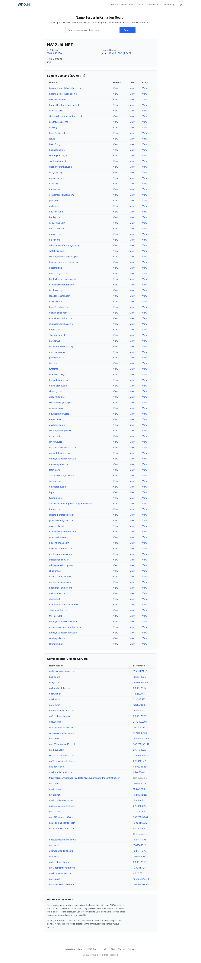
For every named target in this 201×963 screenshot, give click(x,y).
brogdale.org (55, 172)
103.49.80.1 (139, 789)
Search (127, 30)
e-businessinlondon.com (62, 284)
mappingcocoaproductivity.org (65, 627)
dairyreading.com (58, 312)
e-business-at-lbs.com (60, 318)
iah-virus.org (55, 441)
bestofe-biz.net (57, 133)
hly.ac (52, 492)
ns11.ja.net (54, 738)
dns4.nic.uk (55, 693)
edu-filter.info (56, 211)
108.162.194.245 (141, 755)
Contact (132, 949)
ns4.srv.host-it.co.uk (59, 688)
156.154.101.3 (139, 783)
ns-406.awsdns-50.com (61, 884)
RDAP (123, 4)
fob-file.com (55, 301)
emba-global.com (58, 385)
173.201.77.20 (140, 671)
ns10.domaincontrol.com (62, 867)
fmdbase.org (55, 290)
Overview (70, 949)
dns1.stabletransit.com (60, 873)
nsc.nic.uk (54, 845)
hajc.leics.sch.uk (57, 99)
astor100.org (55, 110)
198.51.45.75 (139, 851)
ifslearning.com (57, 223)
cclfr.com (54, 206)
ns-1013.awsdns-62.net (61, 727)
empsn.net (54, 329)
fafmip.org (54, 469)
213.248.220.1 (140, 721)
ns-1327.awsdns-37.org (61, 817)
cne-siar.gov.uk (57, 352)
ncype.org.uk (56, 408)
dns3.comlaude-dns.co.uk (62, 839)
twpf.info (53, 368)
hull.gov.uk (54, 340)
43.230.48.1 (139, 693)
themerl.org (55, 509)
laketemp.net (55, 644)
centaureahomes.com (60, 554)
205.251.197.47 (140, 817)
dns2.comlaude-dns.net (61, 800)
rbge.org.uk (55, 571)
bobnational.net (57, 150)
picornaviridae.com (59, 542)
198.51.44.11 (139, 710)
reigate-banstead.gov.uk (61, 514)
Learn (81, 949)
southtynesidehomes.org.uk (63, 256)
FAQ (112, 949)
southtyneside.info (58, 121)
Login (180, 4)
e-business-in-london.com (62, 531)
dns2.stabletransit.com (60, 772)
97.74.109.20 (139, 806)
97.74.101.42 (139, 761)
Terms (121, 949)
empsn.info (55, 419)
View (115, 88)
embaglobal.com (57, 486)
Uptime (140, 4)
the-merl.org (55, 615)
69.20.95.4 (138, 873)
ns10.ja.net (54, 811)
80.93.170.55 (139, 862)
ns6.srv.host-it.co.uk (59, 716)
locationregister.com (59, 295)
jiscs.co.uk (54, 200)
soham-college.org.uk (60, 402)
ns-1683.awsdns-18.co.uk (62, 744)
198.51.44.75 (139, 839)
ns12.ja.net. (54, 794)
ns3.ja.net (54, 682)
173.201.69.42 (140, 822)
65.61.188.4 (139, 772)
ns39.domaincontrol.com (62, 806)
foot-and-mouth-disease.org (63, 262)
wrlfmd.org (55, 481)
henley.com (55, 217)
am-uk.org (54, 239)
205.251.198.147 (141, 744)
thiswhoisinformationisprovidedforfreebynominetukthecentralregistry (84, 778)
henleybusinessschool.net (62, 279)
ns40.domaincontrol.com (62, 671)
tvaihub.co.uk (56, 498)
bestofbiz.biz (55, 267)
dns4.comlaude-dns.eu (61, 851)
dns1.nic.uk (55, 699)
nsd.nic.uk (54, 676)
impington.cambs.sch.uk (61, 324)
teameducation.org (59, 380)
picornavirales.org (58, 537)
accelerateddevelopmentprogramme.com (70, 503)
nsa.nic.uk (54, 856)
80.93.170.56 (139, 716)
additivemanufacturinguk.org (64, 245)
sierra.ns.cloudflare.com (61, 755)
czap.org (53, 183)
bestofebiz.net (56, 228)
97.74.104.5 (139, 828)
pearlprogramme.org (60, 582)
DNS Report (93, 949)
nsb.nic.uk (54, 783)
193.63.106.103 (140, 682)
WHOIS (114, 4)
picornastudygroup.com (61, 520)
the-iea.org (54, 189)
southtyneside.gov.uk (60, 430)
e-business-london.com (61, 194)
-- (50, 834)
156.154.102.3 (139, 845)
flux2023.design (57, 374)
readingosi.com (57, 638)
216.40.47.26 (139, 749)
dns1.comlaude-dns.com (61, 710)
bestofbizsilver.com (59, 307)
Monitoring (169, 4)
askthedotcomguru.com (61, 475)
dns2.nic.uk (55, 789)
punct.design (55, 436)
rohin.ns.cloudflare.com (61, 733)
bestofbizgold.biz (58, 144)
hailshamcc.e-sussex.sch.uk (63, 93)
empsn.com (55, 234)
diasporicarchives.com (60, 166)
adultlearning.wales (59, 413)
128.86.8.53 (139, 705)
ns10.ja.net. (55, 705)
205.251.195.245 (141, 727)
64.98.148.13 (139, 766)
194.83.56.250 (54, 53)
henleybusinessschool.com (63, 632)
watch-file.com (57, 251)
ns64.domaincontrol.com (62, 822)
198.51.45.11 (139, 800)
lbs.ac (52, 138)
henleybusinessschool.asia (63, 621)
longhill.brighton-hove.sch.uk (64, 105)
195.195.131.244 (141, 738)
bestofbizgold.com (58, 273)
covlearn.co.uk (57, 425)
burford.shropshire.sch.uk (62, 447)
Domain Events (154, 4)
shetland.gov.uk (57, 335)
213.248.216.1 (140, 699)
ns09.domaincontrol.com (62, 828)
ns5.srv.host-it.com (59, 862)
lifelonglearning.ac (58, 155)
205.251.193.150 (141, 884)
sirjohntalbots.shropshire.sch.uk (65, 116)
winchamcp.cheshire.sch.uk (63, 604)
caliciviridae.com (57, 593)
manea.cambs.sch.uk (60, 576)
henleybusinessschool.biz (62, 458)
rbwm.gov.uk (56, 391)
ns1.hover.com (56, 749)
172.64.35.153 (140, 733)
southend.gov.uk (57, 161)
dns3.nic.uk (55, 721)
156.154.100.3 (139, 856)
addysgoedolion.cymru (61, 565)
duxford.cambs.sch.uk (60, 548)
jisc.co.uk (54, 363)
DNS (131, 4)
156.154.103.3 (139, 676)
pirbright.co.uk (56, 357)
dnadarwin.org (56, 178)
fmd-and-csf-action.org (61, 346)
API (105, 949)
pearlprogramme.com (60, 587)
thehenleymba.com (59, 464)
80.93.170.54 (139, 688)
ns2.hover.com (57, 766)
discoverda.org (57, 397)
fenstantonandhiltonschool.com (65, 88)
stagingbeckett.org (58, 610)
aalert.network (56, 526)
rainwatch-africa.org (59, 453)
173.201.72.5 (139, 867)
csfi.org (53, 127)
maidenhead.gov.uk (59, 559)
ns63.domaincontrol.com (62, 761)
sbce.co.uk (54, 599)
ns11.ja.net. (54, 879)
